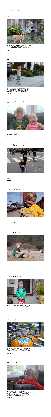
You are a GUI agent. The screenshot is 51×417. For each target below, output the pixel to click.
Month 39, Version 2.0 (15, 276)
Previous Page (9, 404)
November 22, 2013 (9, 397)
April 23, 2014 (9, 180)
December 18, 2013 (9, 353)
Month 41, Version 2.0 (15, 189)
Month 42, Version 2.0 (15, 145)
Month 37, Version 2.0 (15, 362)
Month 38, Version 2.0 (15, 319)
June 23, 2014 (9, 93)
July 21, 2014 (8, 50)
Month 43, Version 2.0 (15, 102)
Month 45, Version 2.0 (15, 16)
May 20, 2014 (9, 136)
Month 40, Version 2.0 (15, 233)
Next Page (42, 404)
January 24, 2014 (9, 310)
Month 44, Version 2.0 (15, 59)
